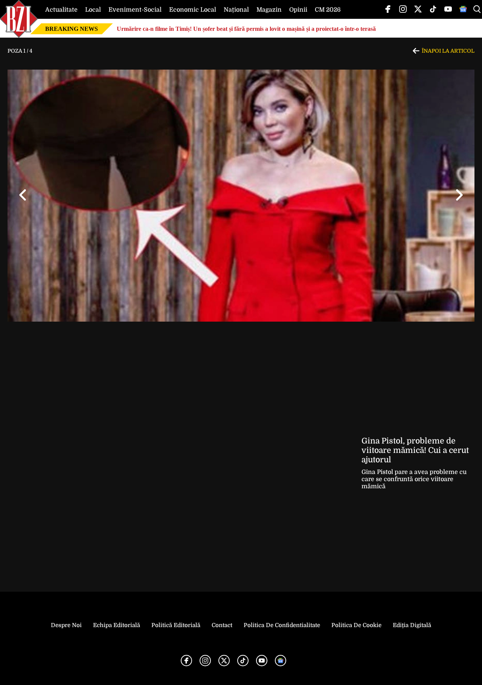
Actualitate (61, 9)
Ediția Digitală (412, 625)
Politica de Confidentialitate (282, 625)
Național (236, 9)
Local (93, 9)
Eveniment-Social (135, 9)
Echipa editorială (116, 625)
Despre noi (66, 625)
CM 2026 (328, 9)
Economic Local (192, 9)
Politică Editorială (175, 625)
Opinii (298, 9)
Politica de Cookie (356, 625)
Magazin (269, 9)
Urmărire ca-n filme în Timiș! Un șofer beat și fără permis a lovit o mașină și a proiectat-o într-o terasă (246, 29)
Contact (222, 625)
